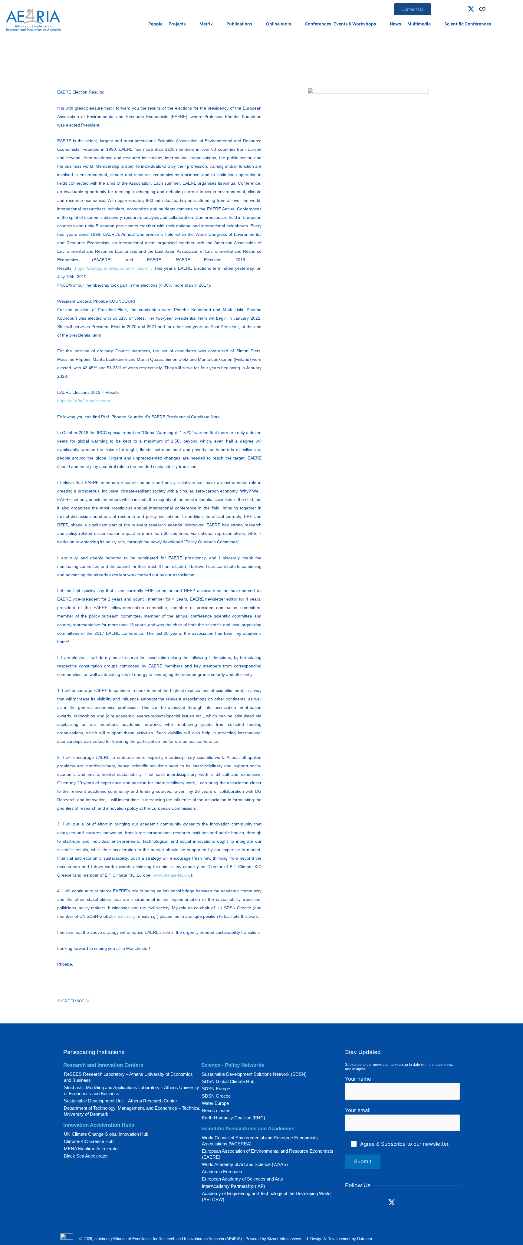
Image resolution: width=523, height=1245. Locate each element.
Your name (358, 1079)
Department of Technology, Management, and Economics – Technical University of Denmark (132, 1111)
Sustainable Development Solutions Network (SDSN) (254, 1074)
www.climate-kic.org (172, 875)
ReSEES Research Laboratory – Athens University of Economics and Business (128, 1077)
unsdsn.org (125, 916)
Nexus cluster (215, 1110)
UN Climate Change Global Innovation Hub (106, 1134)
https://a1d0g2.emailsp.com (83, 400)
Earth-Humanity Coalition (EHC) (233, 1117)
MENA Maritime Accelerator (91, 1148)
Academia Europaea (222, 1171)
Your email (357, 1110)
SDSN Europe (216, 1088)
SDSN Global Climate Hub (228, 1081)
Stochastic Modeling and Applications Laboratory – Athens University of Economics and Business (131, 1090)
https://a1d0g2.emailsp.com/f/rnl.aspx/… (113, 268)
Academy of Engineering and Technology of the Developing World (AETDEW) (266, 1196)
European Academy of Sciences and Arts (242, 1178)
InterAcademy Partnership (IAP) (233, 1186)
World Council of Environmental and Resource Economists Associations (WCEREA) (260, 1140)
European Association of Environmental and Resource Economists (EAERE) (267, 1154)
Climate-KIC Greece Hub (88, 1141)
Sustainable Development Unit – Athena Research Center (120, 1100)
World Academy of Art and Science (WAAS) (245, 1164)
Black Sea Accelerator (86, 1155)
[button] (491, 8)
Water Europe (215, 1103)
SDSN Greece (216, 1095)
